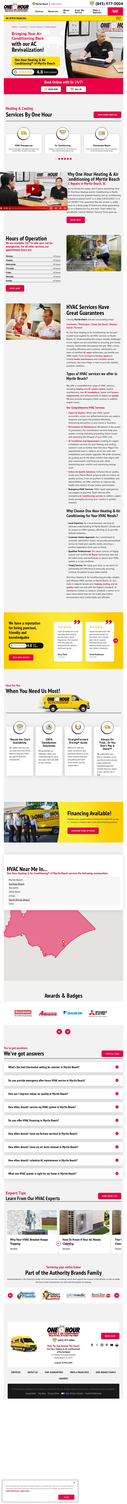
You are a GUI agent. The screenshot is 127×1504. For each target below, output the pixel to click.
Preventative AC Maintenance (82, 426)
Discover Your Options (83, 831)
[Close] (74, 1482)
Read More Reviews (21, 657)
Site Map (42, 1393)
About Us (66, 11)
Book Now (115, 11)
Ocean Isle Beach (100, 324)
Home (14, 27)
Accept (66, 1497)
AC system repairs (96, 388)
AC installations (91, 392)
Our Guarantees (54, 1372)
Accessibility (31, 1393)
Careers (63, 1378)
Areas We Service (79, 11)
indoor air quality (109, 395)
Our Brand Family (106, 1372)
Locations (23, 27)
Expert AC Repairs (76, 412)
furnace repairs (102, 355)
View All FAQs (112, 1053)
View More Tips (109, 1196)
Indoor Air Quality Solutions (81, 471)
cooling (106, 583)
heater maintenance (83, 359)
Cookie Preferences (12, 1491)
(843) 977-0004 (109, 4)
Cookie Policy (24, 1491)
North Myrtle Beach (19, 899)
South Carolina (36, 27)
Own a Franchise (79, 1372)
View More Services (107, 115)
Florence (78, 327)
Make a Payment (97, 11)
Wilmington (84, 324)
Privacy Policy (53, 1393)
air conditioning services (91, 495)
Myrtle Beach (50, 27)
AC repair (87, 352)
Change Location (56, 4)
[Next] (115, 640)
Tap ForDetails (118, 18)
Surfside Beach (16, 883)
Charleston (71, 324)
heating (79, 388)
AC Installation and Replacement (83, 441)
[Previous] (59, 1031)
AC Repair (93, 554)
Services (39, 11)
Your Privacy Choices (74, 1393)
